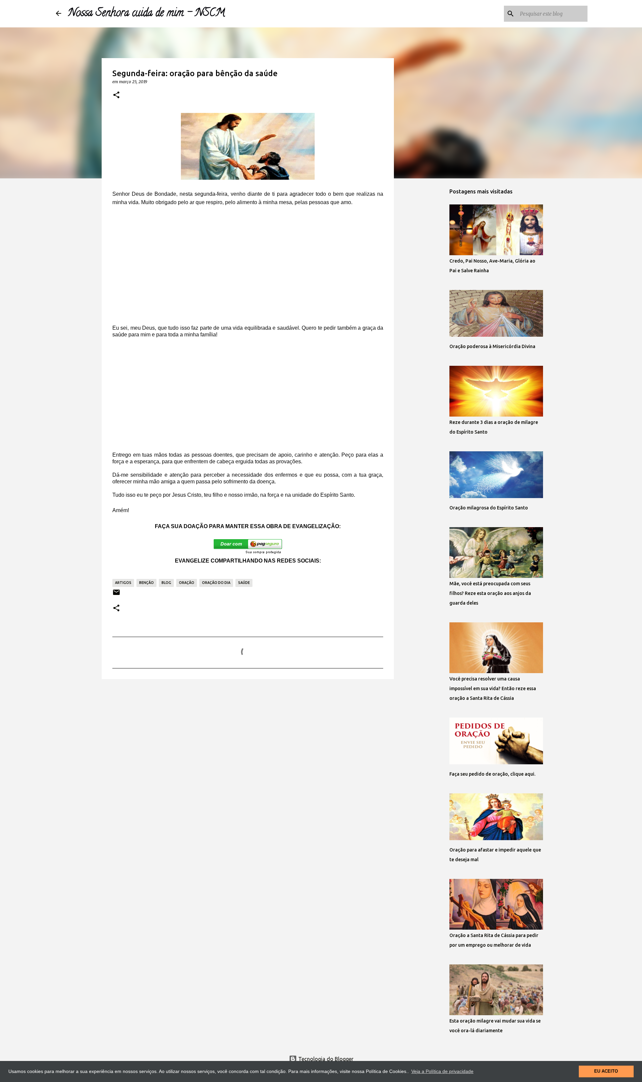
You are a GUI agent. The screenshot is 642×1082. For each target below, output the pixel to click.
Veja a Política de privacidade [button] (442, 1071)
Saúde (244, 583)
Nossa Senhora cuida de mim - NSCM (146, 13)
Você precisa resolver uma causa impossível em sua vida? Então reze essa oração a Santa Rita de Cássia (492, 688)
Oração (186, 583)
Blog (166, 583)
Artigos (123, 583)
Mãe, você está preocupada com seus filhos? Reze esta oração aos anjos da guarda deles (490, 593)
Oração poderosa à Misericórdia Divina (492, 346)
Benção (146, 583)
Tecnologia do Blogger (325, 1059)
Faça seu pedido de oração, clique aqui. (492, 774)
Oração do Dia (216, 583)
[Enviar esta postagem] (116, 595)
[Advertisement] (248, 269)
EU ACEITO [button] (606, 1071)
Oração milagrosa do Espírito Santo (488, 507)
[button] (116, 95)
